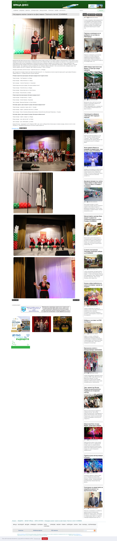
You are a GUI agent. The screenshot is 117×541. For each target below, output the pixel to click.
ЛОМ (80, 524)
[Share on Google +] (21, 128)
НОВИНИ (15, 10)
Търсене (101, 10)
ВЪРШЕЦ (84, 524)
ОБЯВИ (56, 10)
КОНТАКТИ (62, 10)
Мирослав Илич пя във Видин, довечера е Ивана (92, 410)
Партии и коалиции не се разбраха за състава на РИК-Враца (92, 20)
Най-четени (91, 14)
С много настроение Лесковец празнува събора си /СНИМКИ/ (93, 236)
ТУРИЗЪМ (50, 10)
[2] (45, 193)
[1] (45, 150)
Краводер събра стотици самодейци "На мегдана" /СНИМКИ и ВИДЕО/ (92, 509)
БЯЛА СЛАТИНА (46, 525)
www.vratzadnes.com (22, 534)
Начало (14, 1)
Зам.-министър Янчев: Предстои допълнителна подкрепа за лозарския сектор (92, 375)
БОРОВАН (40, 524)
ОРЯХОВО (52, 524)
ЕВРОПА (27, 10)
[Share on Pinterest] (24, 128)
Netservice (80, 535)
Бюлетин (20, 530)
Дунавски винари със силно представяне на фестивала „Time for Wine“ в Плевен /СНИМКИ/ (93, 169)
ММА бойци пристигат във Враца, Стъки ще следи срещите (93, 53)
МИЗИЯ (59, 524)
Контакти (25, 1)
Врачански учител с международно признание (93, 334)
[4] (45, 277)
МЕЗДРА (27, 524)
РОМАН (64, 524)
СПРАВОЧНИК (35, 10)
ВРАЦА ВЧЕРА (43, 10)
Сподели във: (15, 128)
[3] (45, 235)
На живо (99, 14)
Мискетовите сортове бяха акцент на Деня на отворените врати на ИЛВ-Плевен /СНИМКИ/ (93, 204)
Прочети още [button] (37, 538)
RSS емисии (54, 530)
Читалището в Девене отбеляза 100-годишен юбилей (91, 101)
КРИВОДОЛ (33, 524)
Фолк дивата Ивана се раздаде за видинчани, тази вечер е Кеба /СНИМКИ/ (93, 134)
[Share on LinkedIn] (23, 128)
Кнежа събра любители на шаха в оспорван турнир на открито (93, 270)
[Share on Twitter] (26, 128)
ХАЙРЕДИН (70, 524)
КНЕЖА (76, 524)
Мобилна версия (37, 530)
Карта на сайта (20, 1)
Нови (84, 14)
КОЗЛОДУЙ (21, 524)
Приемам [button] (45, 538)
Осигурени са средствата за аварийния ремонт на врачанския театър (93, 474)
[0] (15, 300)
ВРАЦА (15, 524)
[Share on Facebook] (20, 128)
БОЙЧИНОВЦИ (92, 524)
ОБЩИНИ (21, 10)
